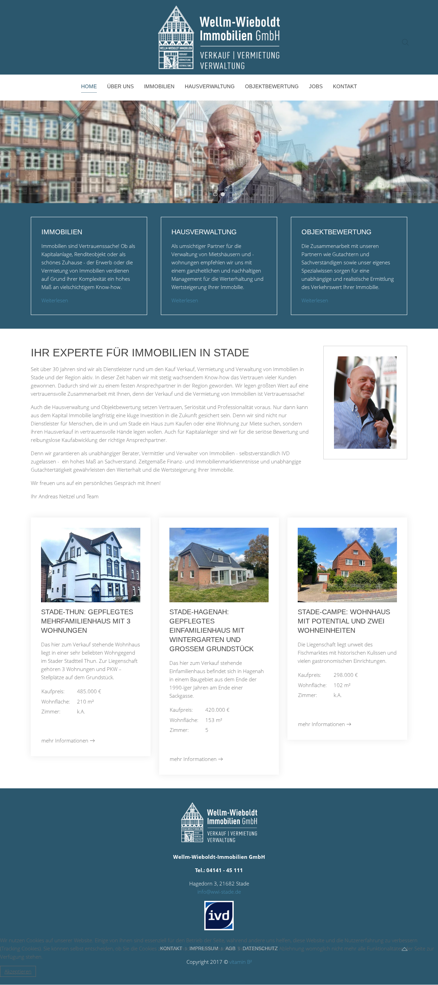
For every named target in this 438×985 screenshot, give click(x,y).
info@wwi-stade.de (219, 891)
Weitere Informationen (219, 980)
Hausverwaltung (210, 86)
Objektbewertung (272, 86)
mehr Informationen (64, 740)
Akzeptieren (17, 971)
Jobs (316, 86)
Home (89, 86)
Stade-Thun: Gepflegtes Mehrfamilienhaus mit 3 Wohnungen (87, 621)
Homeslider (224, 194)
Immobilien (159, 86)
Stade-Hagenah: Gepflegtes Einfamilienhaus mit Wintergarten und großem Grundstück (211, 630)
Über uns (120, 86)
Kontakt (345, 86)
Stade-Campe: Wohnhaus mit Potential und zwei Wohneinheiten (344, 621)
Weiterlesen (54, 300)
